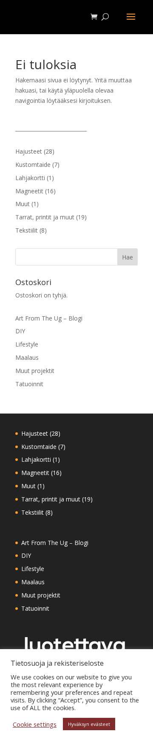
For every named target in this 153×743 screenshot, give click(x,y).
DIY (20, 331)
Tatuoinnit (29, 384)
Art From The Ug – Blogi (48, 318)
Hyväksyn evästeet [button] (89, 724)
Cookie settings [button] (35, 724)
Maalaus (27, 357)
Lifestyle (26, 344)
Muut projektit (34, 371)
